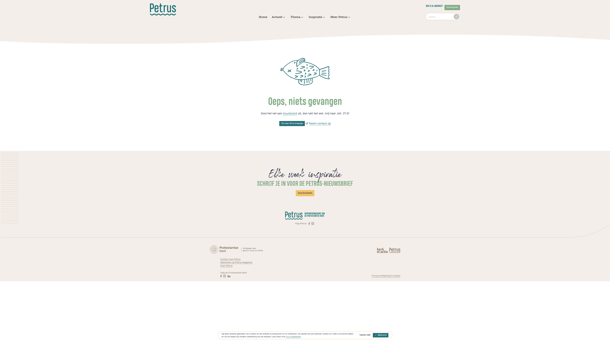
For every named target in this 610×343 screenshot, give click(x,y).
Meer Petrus (338, 17)
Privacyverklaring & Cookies (386, 275)
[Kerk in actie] (382, 250)
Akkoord (382, 335)
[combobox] (443, 16)
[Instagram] (312, 223)
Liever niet (365, 335)
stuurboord (290, 113)
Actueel (277, 17)
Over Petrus (226, 265)
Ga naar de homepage (292, 123)
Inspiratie (315, 17)
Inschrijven (452, 7)
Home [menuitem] (263, 17)
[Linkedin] (229, 276)
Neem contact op (320, 123)
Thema (295, 17)
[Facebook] (309, 223)
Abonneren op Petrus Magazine (236, 262)
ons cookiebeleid (293, 336)
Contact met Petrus (230, 259)
